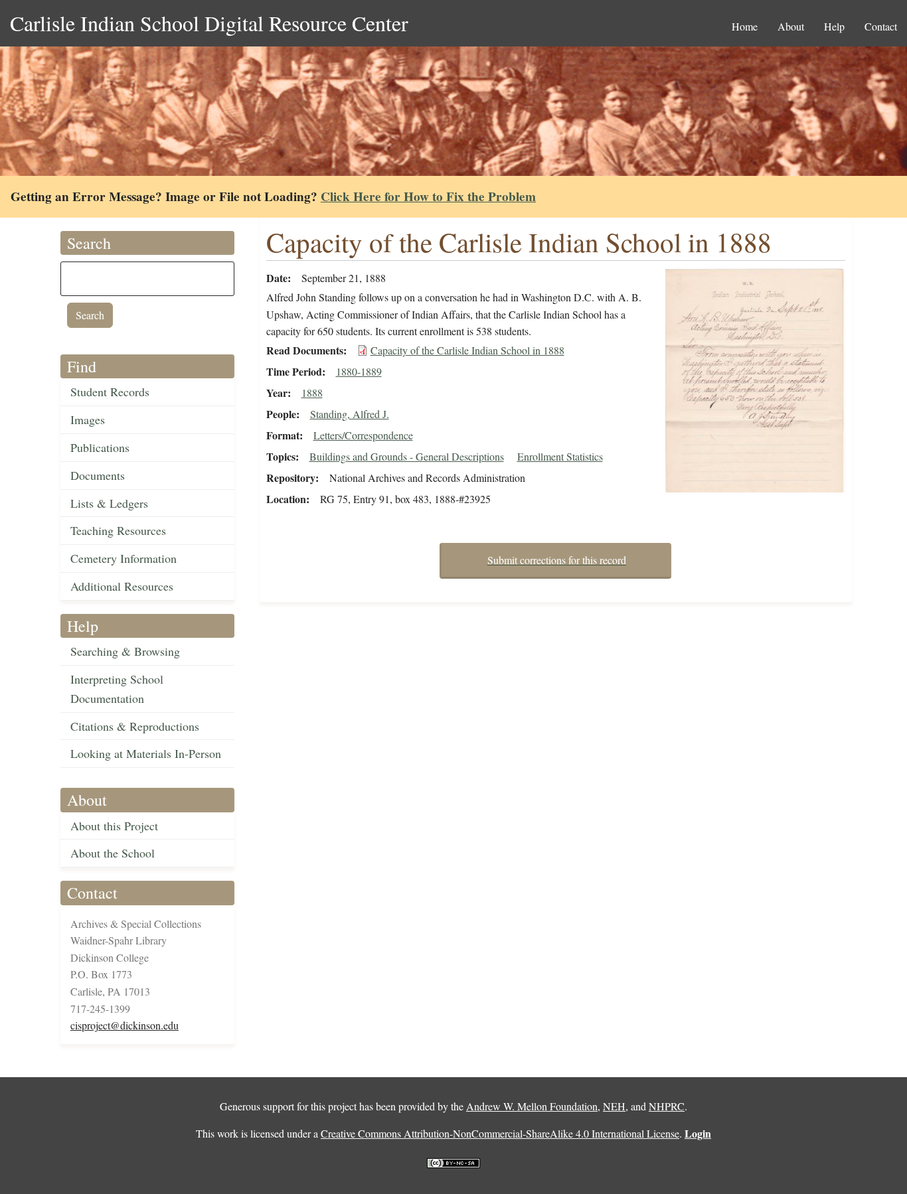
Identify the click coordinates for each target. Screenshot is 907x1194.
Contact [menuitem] (881, 26)
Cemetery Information (123, 558)
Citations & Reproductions (134, 726)
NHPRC (667, 1106)
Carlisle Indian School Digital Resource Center (209, 23)
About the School (112, 853)
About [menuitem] (791, 26)
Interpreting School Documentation (116, 688)
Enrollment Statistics (560, 456)
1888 (312, 393)
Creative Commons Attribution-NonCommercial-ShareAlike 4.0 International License (500, 1133)
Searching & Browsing (125, 651)
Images (87, 419)
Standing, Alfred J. (349, 414)
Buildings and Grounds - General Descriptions (406, 456)
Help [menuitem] (834, 26)
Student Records (109, 392)
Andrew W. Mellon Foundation (532, 1106)
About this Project (114, 826)
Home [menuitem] (745, 26)
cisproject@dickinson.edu (124, 1025)
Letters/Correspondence (363, 435)
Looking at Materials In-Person (145, 753)
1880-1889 (359, 371)
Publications (99, 447)
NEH (614, 1106)
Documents (97, 475)
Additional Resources (121, 586)
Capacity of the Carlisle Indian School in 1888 (467, 350)
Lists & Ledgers (109, 503)
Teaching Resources (118, 530)
